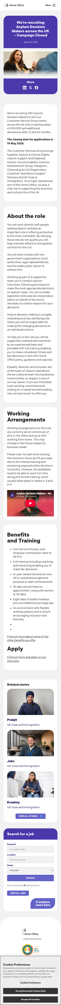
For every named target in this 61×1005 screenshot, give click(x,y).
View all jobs (18, 893)
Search (30, 878)
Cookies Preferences (30, 982)
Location (11, 855)
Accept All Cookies (30, 999)
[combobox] (30, 860)
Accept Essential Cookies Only (30, 991)
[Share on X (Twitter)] (30, 87)
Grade (10, 865)
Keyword (11, 844)
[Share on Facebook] (36, 87)
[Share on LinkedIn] (24, 87)
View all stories (28, 816)
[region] (30, 980)
